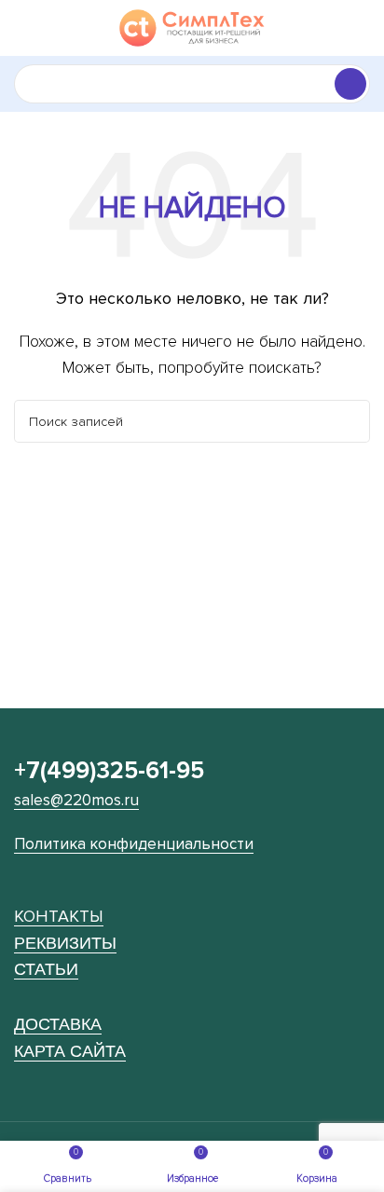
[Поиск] (350, 84)
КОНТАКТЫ (58, 916)
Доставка (58, 1023)
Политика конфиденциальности (134, 844)
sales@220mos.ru (76, 800)
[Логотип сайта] (192, 27)
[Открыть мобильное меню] (21, 28)
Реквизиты (65, 942)
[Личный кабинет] (362, 28)
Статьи (46, 969)
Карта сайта (70, 1051)
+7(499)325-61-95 (109, 771)
